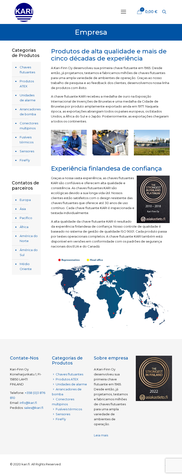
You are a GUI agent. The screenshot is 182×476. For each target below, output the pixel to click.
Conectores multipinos (29, 125)
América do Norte (29, 238)
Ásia (23, 209)
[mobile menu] (123, 12)
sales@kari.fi (33, 408)
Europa (25, 200)
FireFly (25, 160)
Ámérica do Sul (29, 252)
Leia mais (101, 435)
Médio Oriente (26, 266)
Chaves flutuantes (27, 69)
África (24, 227)
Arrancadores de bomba (29, 111)
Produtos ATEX (27, 83)
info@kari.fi (28, 403)
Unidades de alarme (28, 97)
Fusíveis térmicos (26, 139)
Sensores (27, 151)
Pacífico (26, 218)
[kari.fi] (24, 12)
